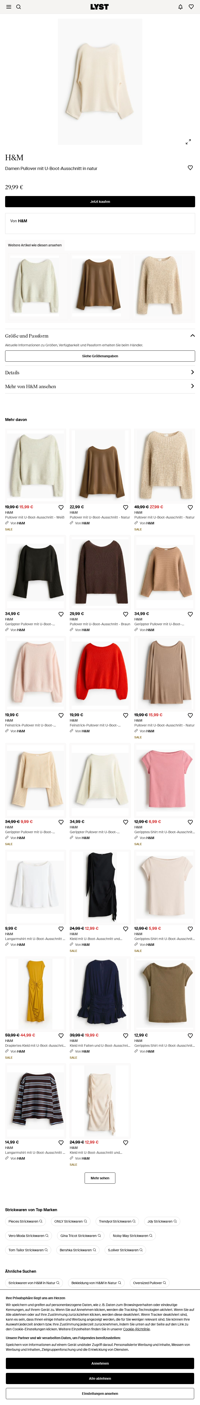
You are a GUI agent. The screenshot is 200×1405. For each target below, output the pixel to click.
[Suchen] (18, 6)
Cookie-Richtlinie (136, 1329)
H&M (14, 157)
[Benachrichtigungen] (180, 7)
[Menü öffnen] (8, 6)
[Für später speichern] (190, 168)
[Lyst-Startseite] (99, 7)
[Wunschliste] (191, 7)
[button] (100, 82)
